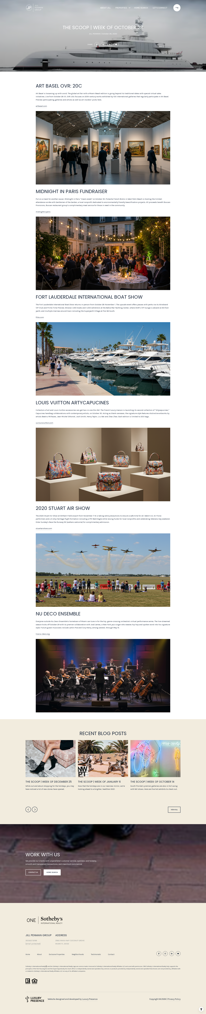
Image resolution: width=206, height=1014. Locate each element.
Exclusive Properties (57, 954)
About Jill (105, 7)
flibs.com (40, 317)
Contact (111, 954)
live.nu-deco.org (43, 634)
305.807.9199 (31, 940)
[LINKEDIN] (171, 953)
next (34, 809)
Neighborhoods (78, 954)
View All (174, 810)
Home (28, 954)
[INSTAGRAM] (165, 953)
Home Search (141, 7)
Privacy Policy (174, 999)
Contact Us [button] (33, 872)
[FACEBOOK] (158, 953)
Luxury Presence (90, 999)
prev (28, 809)
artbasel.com (41, 106)
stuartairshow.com (44, 528)
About (39, 954)
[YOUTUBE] (178, 953)
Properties (121, 7)
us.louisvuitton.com (44, 423)
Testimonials (96, 954)
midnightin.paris (43, 212)
